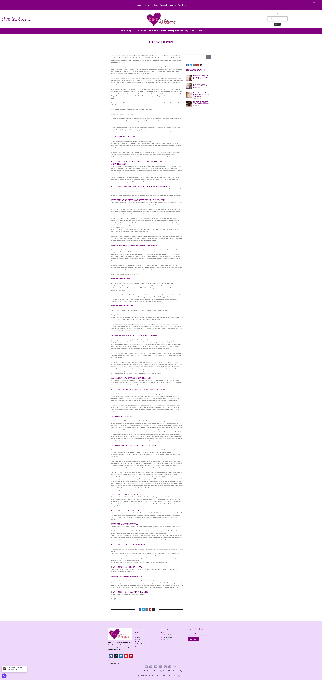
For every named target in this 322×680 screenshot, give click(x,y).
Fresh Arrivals (140, 31)
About (122, 31)
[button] (3, 5)
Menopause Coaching (178, 31)
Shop (193, 31)
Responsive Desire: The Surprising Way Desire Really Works (200, 77)
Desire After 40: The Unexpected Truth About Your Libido (201, 94)
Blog (129, 31)
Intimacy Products (157, 31)
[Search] (208, 57)
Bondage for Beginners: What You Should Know (201, 102)
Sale (200, 31)
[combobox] (277, 19)
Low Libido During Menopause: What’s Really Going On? (201, 85)
